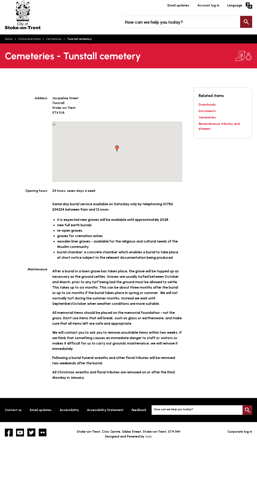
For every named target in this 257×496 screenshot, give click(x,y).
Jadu (148, 436)
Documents (207, 111)
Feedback (139, 410)
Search (246, 22)
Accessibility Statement (105, 410)
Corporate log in (239, 431)
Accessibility (69, 410)
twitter (31, 432)
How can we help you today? (154, 22)
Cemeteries (54, 39)
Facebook (9, 432)
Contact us (13, 410)
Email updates (178, 5)
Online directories (29, 39)
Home (8, 39)
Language (234, 5)
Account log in (208, 5)
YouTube (20, 432)
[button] (117, 148)
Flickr (43, 432)
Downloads (207, 104)
